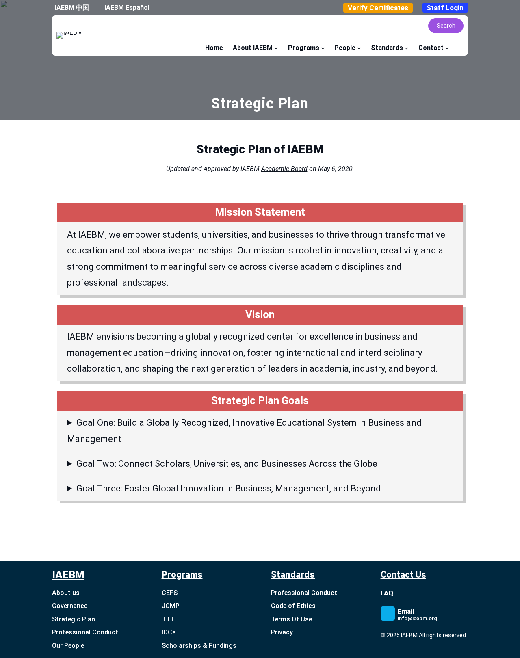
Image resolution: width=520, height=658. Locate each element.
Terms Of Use (291, 619)
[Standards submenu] (407, 48)
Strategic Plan (73, 619)
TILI (167, 619)
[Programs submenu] (323, 48)
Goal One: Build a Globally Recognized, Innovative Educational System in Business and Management (244, 431)
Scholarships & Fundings (199, 645)
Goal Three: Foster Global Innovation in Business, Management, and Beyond (228, 488)
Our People (68, 645)
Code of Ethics (293, 606)
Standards (293, 574)
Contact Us (403, 574)
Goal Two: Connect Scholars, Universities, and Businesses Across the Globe (226, 464)
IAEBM (68, 575)
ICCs (169, 632)
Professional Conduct (85, 632)
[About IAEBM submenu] (276, 48)
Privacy (282, 632)
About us (66, 593)
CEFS (170, 593)
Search (446, 25)
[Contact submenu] (447, 48)
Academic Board (284, 169)
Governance (69, 606)
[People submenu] (359, 48)
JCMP (171, 606)
